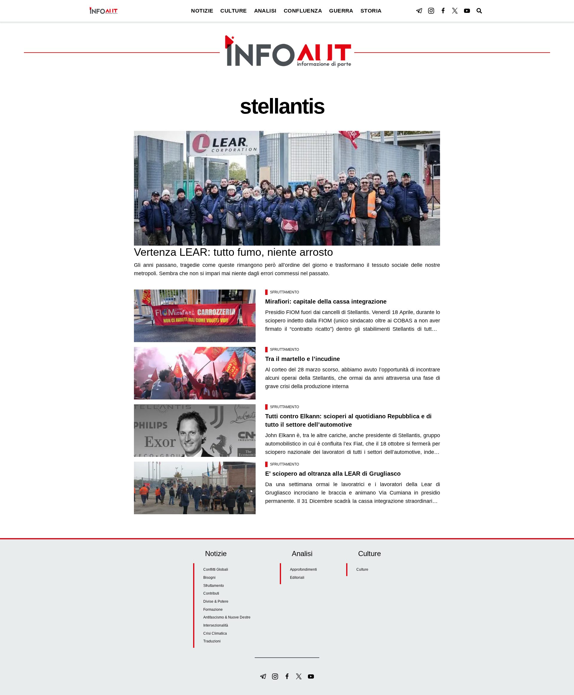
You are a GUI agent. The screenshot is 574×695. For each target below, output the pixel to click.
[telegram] (419, 11)
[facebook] (443, 11)
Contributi (211, 593)
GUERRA (341, 11)
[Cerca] (479, 10)
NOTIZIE (202, 11)
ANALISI (265, 11)
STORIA (371, 11)
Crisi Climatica (215, 633)
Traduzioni (212, 641)
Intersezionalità (215, 625)
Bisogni (209, 577)
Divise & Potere (215, 601)
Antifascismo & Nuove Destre (227, 617)
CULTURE (233, 11)
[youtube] (467, 11)
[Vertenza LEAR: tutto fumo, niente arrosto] (287, 188)
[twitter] (455, 11)
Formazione (213, 609)
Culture (362, 569)
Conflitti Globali (215, 569)
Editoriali (297, 577)
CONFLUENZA (303, 11)
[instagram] (431, 11)
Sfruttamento (284, 292)
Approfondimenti (303, 569)
